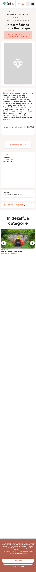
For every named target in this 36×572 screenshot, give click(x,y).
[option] (18, 63)
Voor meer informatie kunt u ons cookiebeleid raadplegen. (18, 551)
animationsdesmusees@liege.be (13, 195)
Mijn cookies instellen (18, 566)
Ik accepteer (18, 560)
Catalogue (12, 12)
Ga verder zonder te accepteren (18, 553)
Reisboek (19, 3)
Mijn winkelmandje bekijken (23, 3)
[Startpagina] (8, 3)
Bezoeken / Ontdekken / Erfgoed (17, 14)
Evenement (21, 12)
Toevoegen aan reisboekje (18, 144)
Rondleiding (17, 17)
